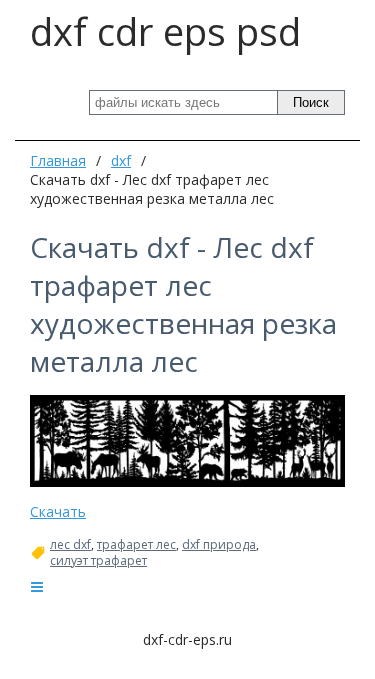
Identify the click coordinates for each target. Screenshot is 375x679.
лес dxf (70, 545)
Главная (58, 160)
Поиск (311, 102)
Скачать (58, 511)
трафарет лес (136, 545)
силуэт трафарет (98, 561)
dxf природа (219, 545)
